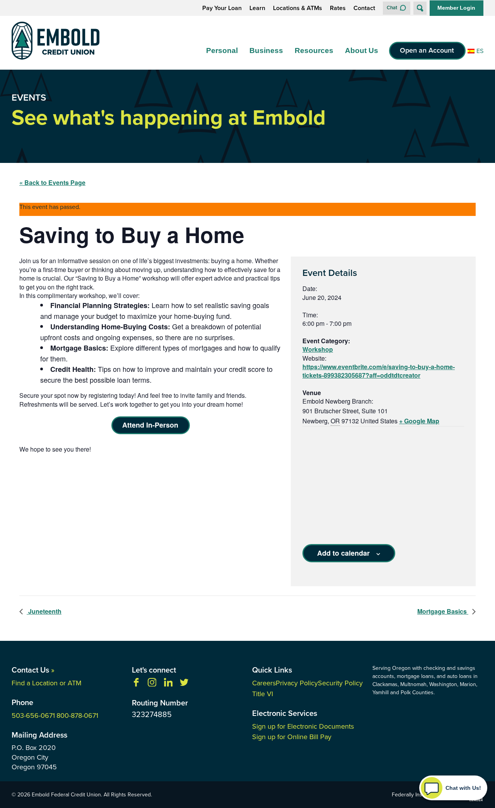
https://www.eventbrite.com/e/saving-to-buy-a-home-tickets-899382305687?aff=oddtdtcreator (378, 371)
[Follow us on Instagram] (152, 683)
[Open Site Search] (420, 8)
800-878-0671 (77, 715)
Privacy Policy (297, 683)
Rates (338, 8)
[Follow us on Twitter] (184, 683)
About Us (361, 50)
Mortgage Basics (442, 611)
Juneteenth (44, 611)
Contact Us (33, 670)
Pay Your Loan (222, 8)
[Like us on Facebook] (136, 683)
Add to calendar (343, 553)
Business (266, 50)
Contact (364, 8)
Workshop (317, 349)
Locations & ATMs (297, 8)
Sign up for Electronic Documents (303, 726)
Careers (264, 683)
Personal (222, 50)
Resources (314, 50)
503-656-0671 (33, 715)
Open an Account (427, 51)
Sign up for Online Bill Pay (291, 737)
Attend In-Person (150, 425)
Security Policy (340, 683)
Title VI (262, 694)
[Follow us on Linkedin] (168, 683)
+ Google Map (419, 420)
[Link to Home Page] (55, 42)
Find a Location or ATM (47, 683)
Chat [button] (392, 7)
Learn (257, 8)
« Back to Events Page (52, 182)
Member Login (456, 8)
